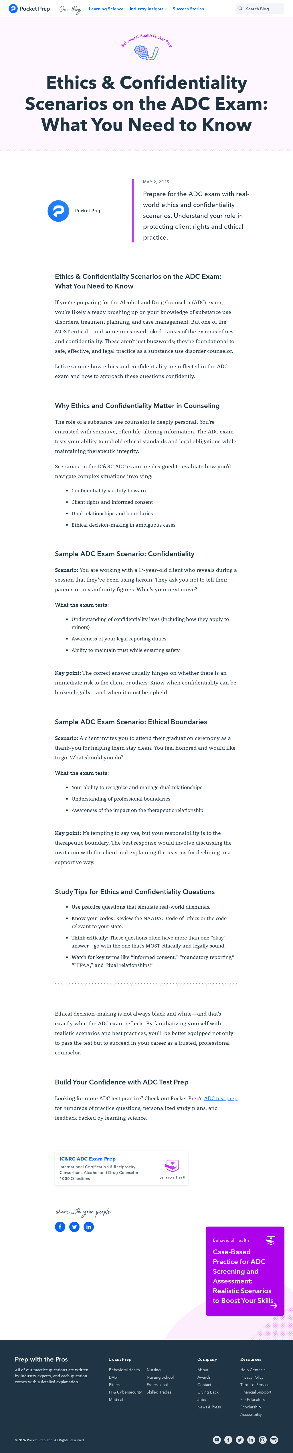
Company (207, 1359)
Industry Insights (147, 8)
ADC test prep (220, 1098)
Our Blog (71, 8)
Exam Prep (120, 1359)
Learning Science (106, 8)
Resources (250, 1359)
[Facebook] (60, 1227)
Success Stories (188, 8)
